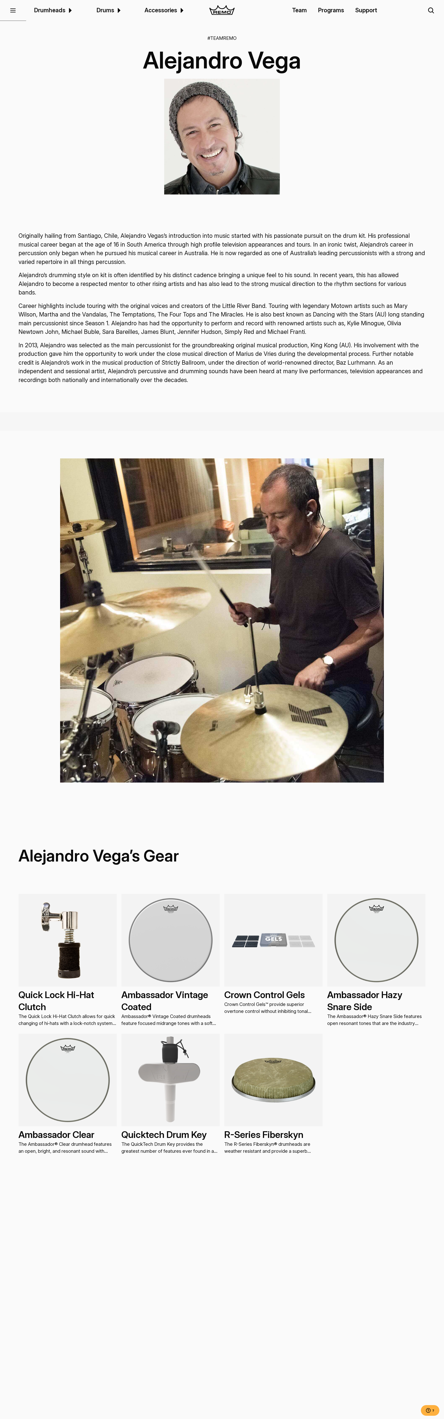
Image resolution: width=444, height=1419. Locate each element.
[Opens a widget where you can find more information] (430, 1411)
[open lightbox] (222, 136)
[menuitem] (69, 10)
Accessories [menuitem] (161, 10)
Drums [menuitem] (105, 10)
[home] (222, 10)
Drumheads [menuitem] (49, 10)
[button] (13, 10)
